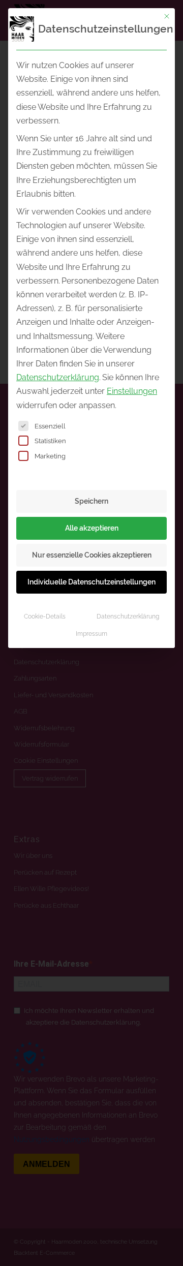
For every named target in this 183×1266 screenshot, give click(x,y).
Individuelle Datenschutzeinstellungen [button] (91, 582)
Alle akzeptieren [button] (91, 528)
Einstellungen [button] (132, 391)
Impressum (91, 633)
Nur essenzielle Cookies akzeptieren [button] (91, 555)
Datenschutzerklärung (57, 377)
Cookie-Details (45, 616)
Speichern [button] (91, 501)
